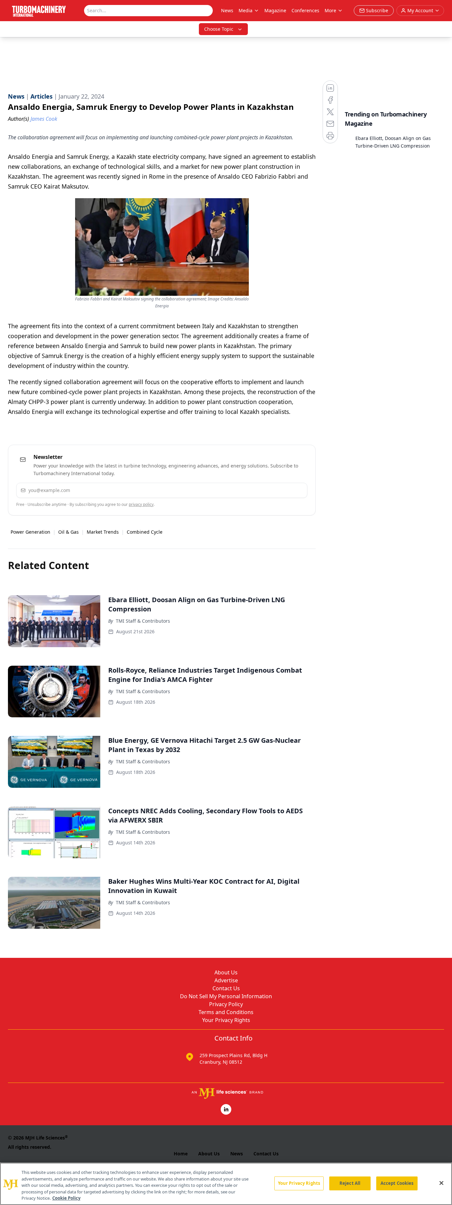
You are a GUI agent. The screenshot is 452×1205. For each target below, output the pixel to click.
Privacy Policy (226, 1004)
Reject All (349, 1183)
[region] (226, 1184)
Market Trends (103, 532)
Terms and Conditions (226, 1012)
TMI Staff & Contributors (143, 621)
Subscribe (282, 490)
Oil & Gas (68, 532)
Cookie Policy (66, 1198)
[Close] (441, 1183)
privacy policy (141, 504)
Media (245, 10)
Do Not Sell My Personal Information (226, 996)
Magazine (275, 10)
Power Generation (30, 532)
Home (181, 1153)
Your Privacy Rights (226, 1020)
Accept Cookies (397, 1183)
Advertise (226, 980)
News (227, 10)
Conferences (305, 10)
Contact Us (226, 988)
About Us (226, 972)
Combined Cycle (144, 532)
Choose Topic (218, 29)
